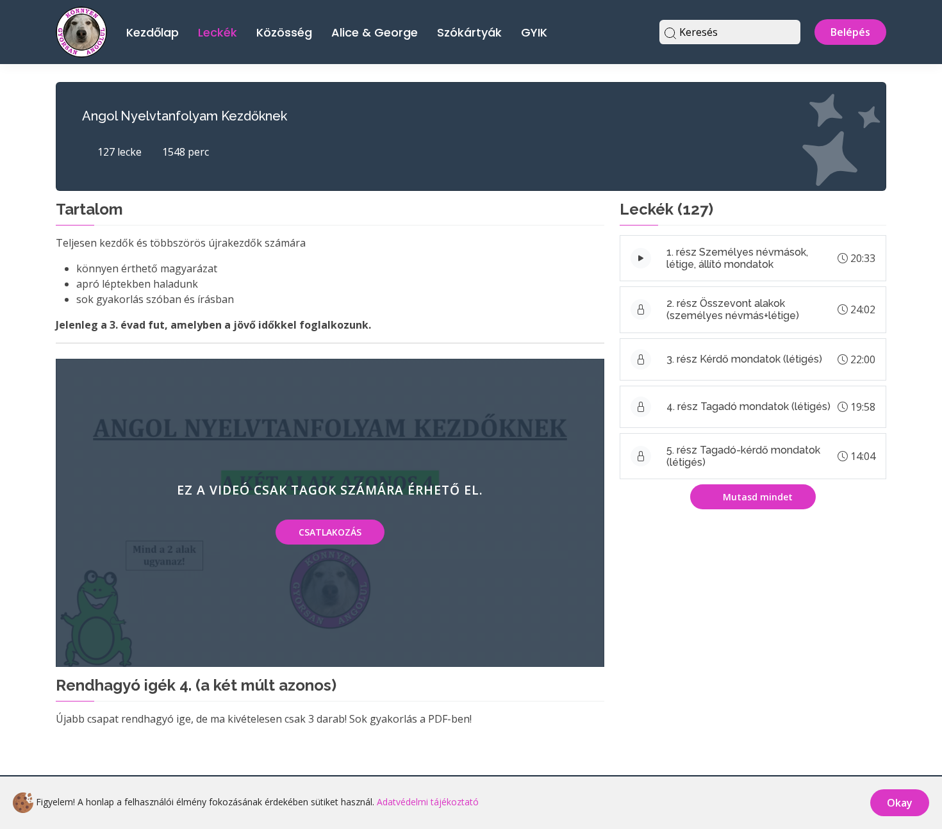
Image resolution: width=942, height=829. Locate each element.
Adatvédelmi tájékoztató (428, 802)
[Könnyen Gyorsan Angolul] (81, 30)
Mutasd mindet (756, 497)
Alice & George (374, 32)
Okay (900, 803)
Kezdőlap (152, 32)
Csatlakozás (330, 532)
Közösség (284, 32)
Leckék (217, 32)
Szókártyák (469, 32)
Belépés (850, 32)
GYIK (534, 32)
